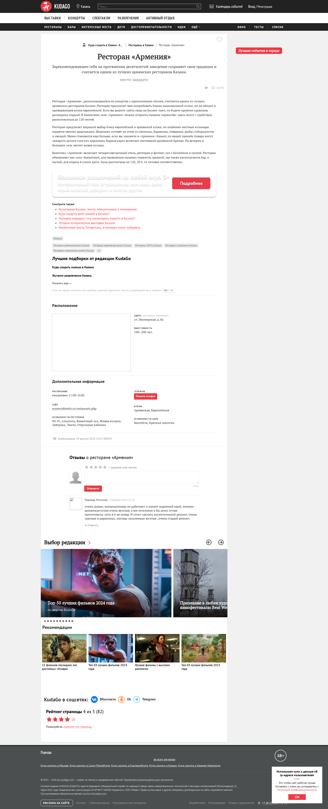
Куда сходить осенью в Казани (73, 267)
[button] (209, 542)
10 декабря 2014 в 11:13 (122, 499)
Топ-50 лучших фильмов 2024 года (107, 667)
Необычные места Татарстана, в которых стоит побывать (99, 227)
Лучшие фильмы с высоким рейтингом (152, 667)
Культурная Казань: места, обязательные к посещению (98, 209)
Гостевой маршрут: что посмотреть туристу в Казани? (97, 218)
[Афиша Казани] (55, 6)
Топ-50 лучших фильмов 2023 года (200, 667)
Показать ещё (60, 283)
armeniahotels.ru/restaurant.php (74, 408)
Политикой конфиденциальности (297, 790)
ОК (297, 797)
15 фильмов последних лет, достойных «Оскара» (59, 667)
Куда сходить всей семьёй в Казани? (84, 214)
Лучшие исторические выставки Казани (87, 223)
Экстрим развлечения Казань (72, 275)
